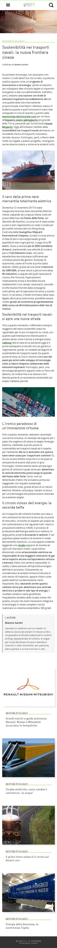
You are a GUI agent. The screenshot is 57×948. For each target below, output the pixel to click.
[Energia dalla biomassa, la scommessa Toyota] (28, 913)
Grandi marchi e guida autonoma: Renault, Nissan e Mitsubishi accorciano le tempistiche (26, 722)
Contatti (34, 943)
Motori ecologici (13, 41)
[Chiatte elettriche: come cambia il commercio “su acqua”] (28, 778)
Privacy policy (24, 943)
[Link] (28, 191)
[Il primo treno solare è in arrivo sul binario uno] (28, 845)
